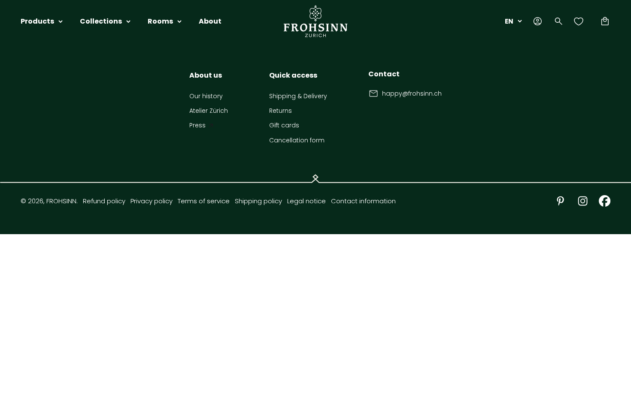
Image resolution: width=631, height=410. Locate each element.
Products (37, 21)
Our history (206, 96)
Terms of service (204, 200)
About (210, 21)
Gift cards (284, 125)
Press (197, 125)
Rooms (160, 21)
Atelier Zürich (208, 110)
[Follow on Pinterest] (560, 201)
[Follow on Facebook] (604, 201)
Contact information (363, 200)
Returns (280, 110)
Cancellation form (297, 140)
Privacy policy (151, 200)
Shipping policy (258, 200)
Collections (101, 21)
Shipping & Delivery (298, 96)
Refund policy (104, 200)
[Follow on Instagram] (583, 201)
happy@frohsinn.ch (412, 93)
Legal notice (306, 200)
